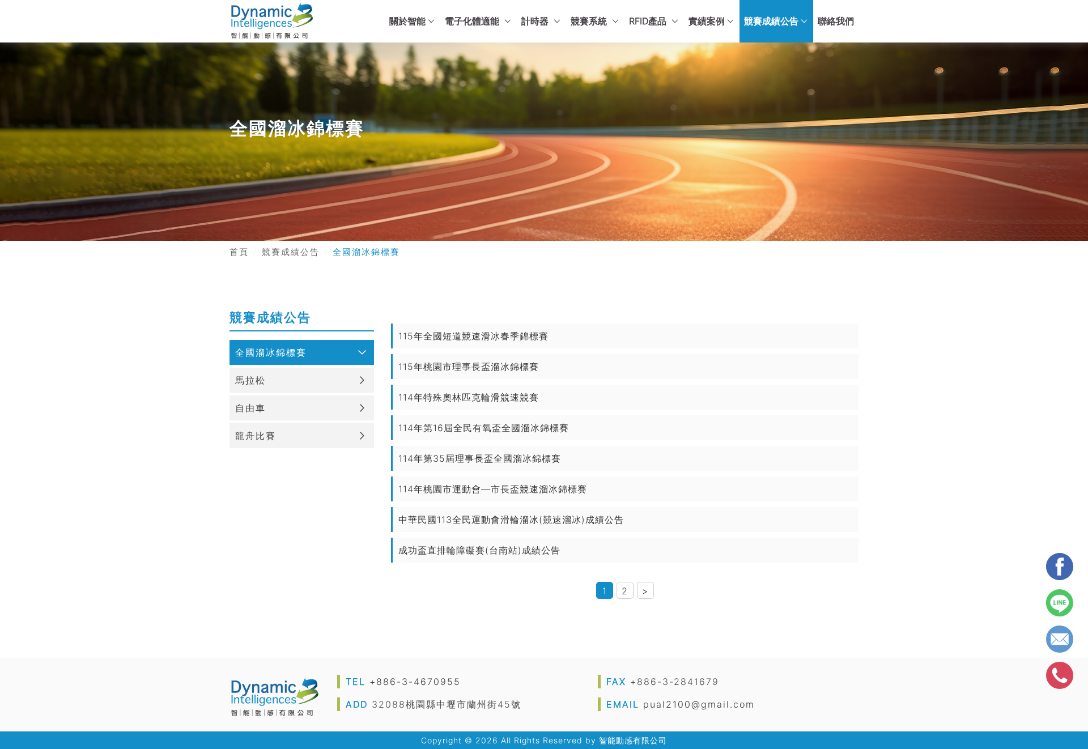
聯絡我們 (836, 21)
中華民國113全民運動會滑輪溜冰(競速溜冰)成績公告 (511, 519)
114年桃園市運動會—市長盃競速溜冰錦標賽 (492, 489)
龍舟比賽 (255, 435)
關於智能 (407, 21)
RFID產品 (649, 21)
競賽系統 (590, 21)
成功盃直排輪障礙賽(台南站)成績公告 (479, 550)
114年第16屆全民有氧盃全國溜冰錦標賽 (483, 427)
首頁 (239, 252)
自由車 (250, 408)
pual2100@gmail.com (699, 704)
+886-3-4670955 (415, 681)
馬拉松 (250, 380)
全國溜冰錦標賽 (271, 352)
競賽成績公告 (771, 21)
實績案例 (706, 21)
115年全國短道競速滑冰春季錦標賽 (473, 336)
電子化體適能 (473, 21)
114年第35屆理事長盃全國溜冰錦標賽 (479, 458)
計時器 (536, 21)
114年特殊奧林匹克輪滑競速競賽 (468, 397)
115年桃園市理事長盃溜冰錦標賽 (468, 366)
